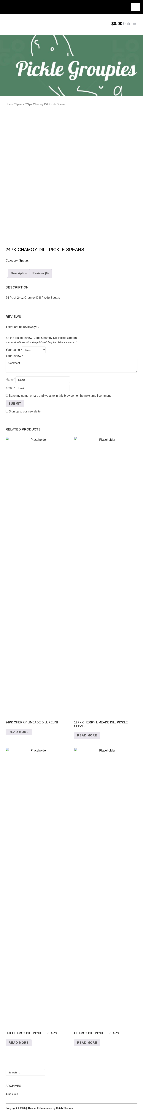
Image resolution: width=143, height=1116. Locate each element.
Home (9, 104)
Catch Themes (64, 1108)
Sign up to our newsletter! (25, 411)
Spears (19, 104)
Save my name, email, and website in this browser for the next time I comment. (60, 395)
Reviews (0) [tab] (40, 273)
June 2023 (12, 1093)
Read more (19, 731)
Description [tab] (19, 273)
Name (10, 379)
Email (10, 387)
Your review (14, 355)
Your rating (14, 349)
